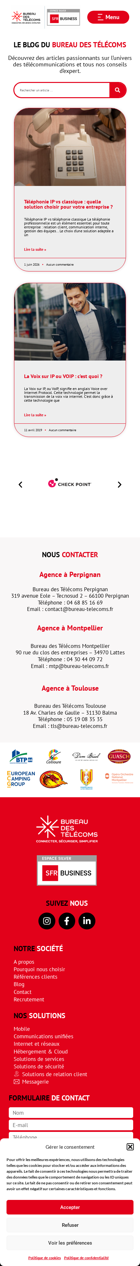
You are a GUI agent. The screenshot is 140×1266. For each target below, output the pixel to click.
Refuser (70, 1225)
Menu (112, 17)
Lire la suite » (35, 249)
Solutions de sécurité (39, 1066)
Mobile (22, 1028)
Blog (19, 984)
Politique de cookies (44, 1257)
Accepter (70, 1207)
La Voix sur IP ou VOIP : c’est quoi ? (63, 376)
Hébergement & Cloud (41, 1051)
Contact (23, 992)
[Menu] (100, 17)
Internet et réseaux (37, 1043)
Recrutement (29, 999)
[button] (130, 1147)
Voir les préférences (70, 1243)
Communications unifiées (43, 1036)
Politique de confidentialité (86, 1257)
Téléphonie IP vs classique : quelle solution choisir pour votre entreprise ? (68, 204)
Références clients (35, 976)
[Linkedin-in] (86, 921)
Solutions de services (39, 1059)
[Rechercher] (117, 90)
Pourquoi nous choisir (39, 969)
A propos (24, 961)
